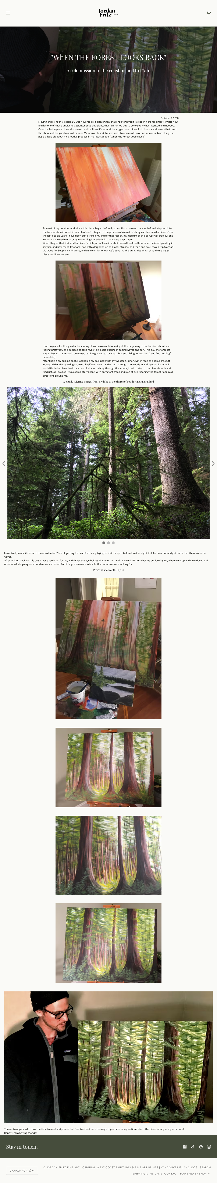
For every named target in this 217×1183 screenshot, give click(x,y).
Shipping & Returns (147, 1173)
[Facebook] (185, 1147)
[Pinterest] (201, 1147)
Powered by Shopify (195, 1173)
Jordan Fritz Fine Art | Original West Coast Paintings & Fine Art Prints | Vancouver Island (118, 1167)
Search (205, 1167)
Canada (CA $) (20, 1170)
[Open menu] (12, 13)
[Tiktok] (193, 1147)
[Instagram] (209, 1147)
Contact (171, 1173)
